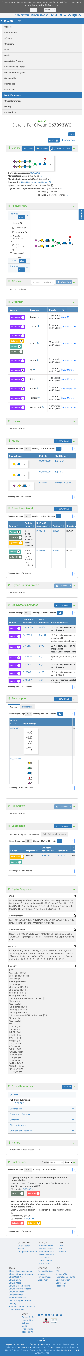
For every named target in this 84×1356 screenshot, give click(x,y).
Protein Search (46, 1248)
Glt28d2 (43, 627)
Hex (23, 182)
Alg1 (41, 680)
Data (61, 1246)
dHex (37, 182)
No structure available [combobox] (42, 282)
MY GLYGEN (23, 15)
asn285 (56, 550)
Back (72, 134)
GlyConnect (16, 341)
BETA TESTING (41, 15)
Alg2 (41, 656)
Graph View (28, 148)
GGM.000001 (45, 461)
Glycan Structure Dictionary (22, 1274)
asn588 (56, 531)
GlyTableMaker (16, 1295)
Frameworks (27, 1329)
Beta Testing (27, 1332)
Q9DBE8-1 (27, 656)
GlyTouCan (33, 1193)
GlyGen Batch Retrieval (19, 1286)
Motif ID (43, 456)
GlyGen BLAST (15, 1280)
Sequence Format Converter (22, 1306)
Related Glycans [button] (63, 148)
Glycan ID (13, 722)
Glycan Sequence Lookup (20, 1271)
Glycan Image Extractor (20, 1300)
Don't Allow (50, 10)
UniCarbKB (16, 352)
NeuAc (44, 182)
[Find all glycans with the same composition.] (50, 182)
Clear (21, 217)
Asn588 (61, 855)
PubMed (15, 346)
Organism (71, 526)
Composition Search (27, 1251)
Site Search (44, 1257)
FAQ (57, 1271)
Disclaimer (43, 1280)
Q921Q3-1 (27, 680)
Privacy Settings (45, 1271)
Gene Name (42, 621)
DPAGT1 (42, 646)
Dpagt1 (42, 635)
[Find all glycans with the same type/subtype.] (62, 188)
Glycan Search (46, 1246)
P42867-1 (27, 635)
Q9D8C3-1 (28, 672)
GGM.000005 (45, 472)
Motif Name (60, 456)
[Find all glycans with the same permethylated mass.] (50, 179)
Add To (52, 140)
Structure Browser (17, 1297)
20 (26, 449)
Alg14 (41, 664)
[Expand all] (63, 310)
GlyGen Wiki (61, 1274)
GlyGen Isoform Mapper (20, 1289)
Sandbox (44, 148)
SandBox (14, 628)
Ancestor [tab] (14, 707)
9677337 (27, 1189)
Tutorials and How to (65, 1277)
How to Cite (27, 1320)
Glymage (13, 1303)
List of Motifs (45, 1263)
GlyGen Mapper (16, 1283)
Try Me (21, 1248)
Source (12, 526)
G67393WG (35, 173)
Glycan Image (15, 456)
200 (27, 1170)
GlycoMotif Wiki (16, 1277)
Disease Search (46, 1254)
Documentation (63, 1280)
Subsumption (17, 317)
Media (24, 1326)
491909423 (18, 1103)
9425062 (27, 1219)
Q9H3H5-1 (28, 646)
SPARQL (62, 1251)
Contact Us (61, 1283)
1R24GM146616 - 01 (41, 1347)
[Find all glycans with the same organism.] (37, 317)
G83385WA (15, 759)
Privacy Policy (44, 1277)
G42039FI (15, 728)
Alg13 (41, 672)
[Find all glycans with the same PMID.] (32, 1189)
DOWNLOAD (69, 140)
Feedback (60, 1286)
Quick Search (24, 1246)
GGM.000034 (45, 482)
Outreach (26, 1323)
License (41, 1274)
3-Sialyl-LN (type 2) (64, 482)
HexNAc (30, 182)
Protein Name (28, 524)
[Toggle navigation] (80, 21)
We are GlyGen (28, 1317)
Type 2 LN (59, 461)
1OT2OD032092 (41, 1353)
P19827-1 (40, 531)
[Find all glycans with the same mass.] (41, 176)
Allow (33, 10)
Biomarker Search (47, 1251)
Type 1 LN (59, 472)
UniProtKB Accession (41, 524)
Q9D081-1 (27, 664)
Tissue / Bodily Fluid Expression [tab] (24, 834)
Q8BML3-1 (28, 627)
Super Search (45, 1260)
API (60, 1248)
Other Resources (16, 1309)
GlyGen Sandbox (16, 1292)
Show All (67, 1087)
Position (56, 526)
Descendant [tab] (27, 707)
